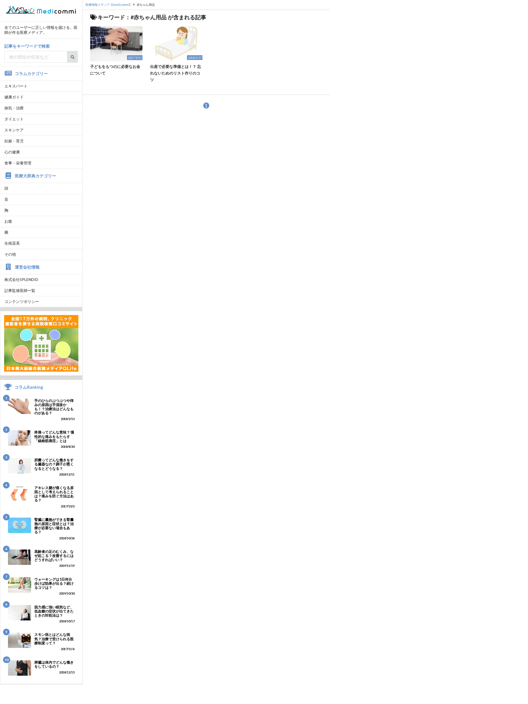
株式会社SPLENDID (21, 279)
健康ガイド (14, 97)
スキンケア (14, 130)
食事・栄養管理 (17, 163)
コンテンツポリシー (21, 301)
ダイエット (14, 119)
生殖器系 (12, 243)
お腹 (8, 221)
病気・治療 (14, 108)
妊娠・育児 (14, 141)
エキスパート (16, 86)
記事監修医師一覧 (19, 290)
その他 (10, 254)
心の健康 (12, 152)
